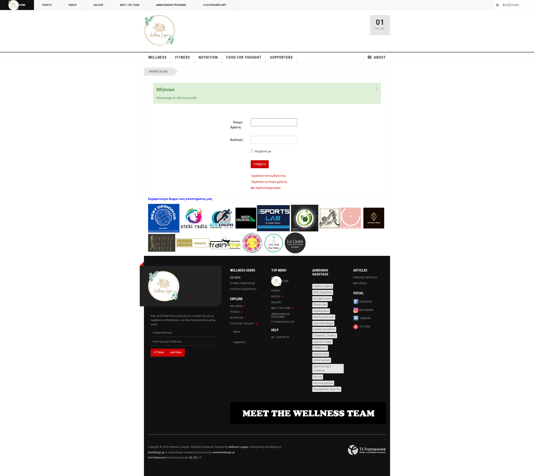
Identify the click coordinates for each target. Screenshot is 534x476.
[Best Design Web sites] (163, 218)
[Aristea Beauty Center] (162, 242)
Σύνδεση (259, 164)
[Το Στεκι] (194, 218)
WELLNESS (157, 57)
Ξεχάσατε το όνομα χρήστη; (269, 181)
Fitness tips (320, 304)
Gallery (98, 5)
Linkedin (364, 318)
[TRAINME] (225, 242)
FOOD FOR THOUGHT (243, 57)
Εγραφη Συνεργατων (242, 283)
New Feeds (359, 283)
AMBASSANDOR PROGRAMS (171, 5)
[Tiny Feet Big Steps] (273, 242)
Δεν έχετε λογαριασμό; (266, 187)
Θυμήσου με (263, 151)
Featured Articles (365, 277)
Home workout (321, 360)
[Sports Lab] (273, 218)
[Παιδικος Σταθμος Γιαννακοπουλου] (252, 242)
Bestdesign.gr (156, 452)
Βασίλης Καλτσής (323, 317)
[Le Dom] (295, 242)
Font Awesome (156, 457)
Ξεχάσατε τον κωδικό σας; (268, 175)
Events (47, 5)
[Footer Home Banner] (308, 413)
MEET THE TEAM (129, 5)
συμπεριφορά (321, 310)
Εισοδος (235, 277)
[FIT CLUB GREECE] (192, 242)
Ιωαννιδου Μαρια (323, 323)
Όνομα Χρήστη (236, 125)
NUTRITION (208, 57)
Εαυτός (317, 376)
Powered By (367, 450)
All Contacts (280, 337)
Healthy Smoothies (324, 329)
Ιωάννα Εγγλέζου (323, 383)
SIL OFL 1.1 (195, 457)
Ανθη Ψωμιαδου (322, 292)
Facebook (365, 301)
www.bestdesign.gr (223, 452)
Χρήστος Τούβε (322, 341)
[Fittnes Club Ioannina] (304, 218)
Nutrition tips (320, 354)
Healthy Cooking (322, 286)
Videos (72, 5)
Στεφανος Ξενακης (324, 335)
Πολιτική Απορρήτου (243, 289)
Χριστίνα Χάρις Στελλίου (322, 368)
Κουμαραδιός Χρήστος (326, 389)
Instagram (365, 309)
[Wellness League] (159, 30)
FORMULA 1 (320, 347)
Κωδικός (236, 139)
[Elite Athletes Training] (222, 218)
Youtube (364, 326)
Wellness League (238, 447)
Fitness (182, 57)
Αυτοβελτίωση (322, 298)
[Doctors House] (373, 218)
